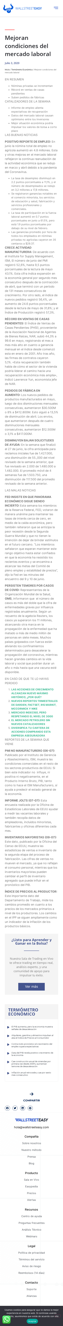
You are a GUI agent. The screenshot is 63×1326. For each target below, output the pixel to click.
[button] (7, 1108)
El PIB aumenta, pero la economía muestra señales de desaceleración (32, 1028)
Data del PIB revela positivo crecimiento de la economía (32, 1054)
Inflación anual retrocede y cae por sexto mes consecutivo (31, 1074)
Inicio (7, 69)
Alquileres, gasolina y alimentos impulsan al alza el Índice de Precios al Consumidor (32, 1036)
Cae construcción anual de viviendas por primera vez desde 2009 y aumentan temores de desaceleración (31, 1064)
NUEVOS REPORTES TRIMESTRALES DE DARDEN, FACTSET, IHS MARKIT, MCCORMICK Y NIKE (34, 704)
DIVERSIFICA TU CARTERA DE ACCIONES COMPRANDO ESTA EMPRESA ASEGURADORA (31, 731)
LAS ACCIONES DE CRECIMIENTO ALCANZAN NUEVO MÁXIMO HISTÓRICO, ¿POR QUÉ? (32, 693)
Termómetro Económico (22, 69)
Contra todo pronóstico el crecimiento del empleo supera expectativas (31, 1045)
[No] (58, 1315)
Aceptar (32, 1321)
